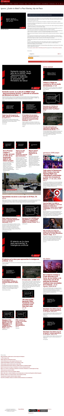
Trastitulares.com (30, 412)
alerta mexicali (48, 67)
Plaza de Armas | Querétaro (57, 47)
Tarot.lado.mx (49, 409)
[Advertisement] (21, 135)
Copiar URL (30, 57)
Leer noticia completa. (45, 61)
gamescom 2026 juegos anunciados (51, 153)
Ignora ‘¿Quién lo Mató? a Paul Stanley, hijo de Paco (38, 47)
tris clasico (46, 258)
